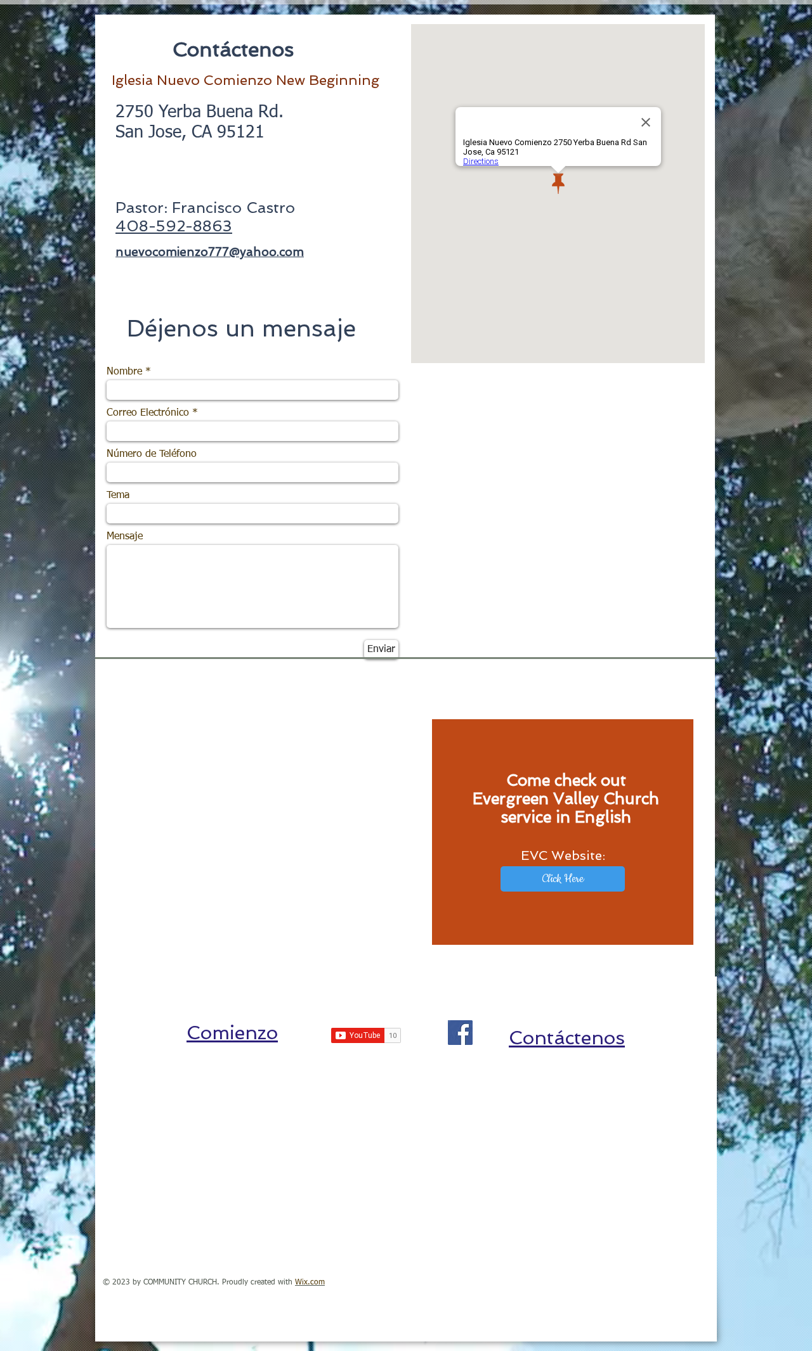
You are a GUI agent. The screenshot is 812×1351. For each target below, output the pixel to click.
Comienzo (232, 1032)
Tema (118, 495)
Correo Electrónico (148, 413)
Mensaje (125, 537)
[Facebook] (460, 1032)
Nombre (124, 372)
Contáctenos (567, 1038)
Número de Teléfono (152, 454)
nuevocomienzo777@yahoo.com (209, 252)
